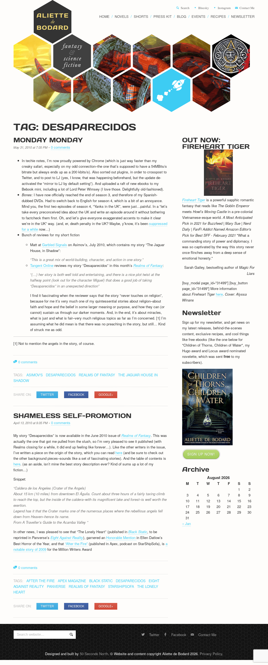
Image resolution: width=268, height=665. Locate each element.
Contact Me (247, 8)
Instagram (224, 8)
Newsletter (243, 16)
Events (198, 16)
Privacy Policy (211, 653)
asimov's (34, 374)
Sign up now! (201, 454)
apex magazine (72, 580)
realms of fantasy (97, 374)
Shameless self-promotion (72, 415)
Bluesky (203, 8)
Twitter (47, 394)
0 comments (60, 147)
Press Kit (162, 16)
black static (101, 580)
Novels (122, 16)
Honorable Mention (121, 537)
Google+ (106, 394)
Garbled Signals (54, 244)
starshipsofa (121, 586)
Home (104, 16)
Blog (181, 16)
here (118, 452)
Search (185, 8)
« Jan (186, 523)
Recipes (218, 16)
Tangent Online (41, 265)
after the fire (40, 580)
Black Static (137, 531)
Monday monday (48, 140)
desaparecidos (61, 374)
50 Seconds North (94, 653)
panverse (56, 586)
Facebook (76, 394)
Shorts (141, 16)
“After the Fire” (76, 543)
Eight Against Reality (66, 537)
